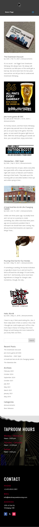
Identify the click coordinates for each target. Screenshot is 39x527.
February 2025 (9, 371)
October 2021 (8, 381)
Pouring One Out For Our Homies (17, 261)
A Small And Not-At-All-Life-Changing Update (18, 208)
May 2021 (7, 387)
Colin (7, 59)
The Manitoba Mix (10, 362)
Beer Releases (9, 408)
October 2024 (8, 374)
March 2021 (8, 390)
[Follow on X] (9, 514)
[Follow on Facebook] (5, 514)
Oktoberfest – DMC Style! (14, 161)
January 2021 (8, 393)
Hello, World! (9, 313)
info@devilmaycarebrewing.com (15, 497)
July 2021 (7, 384)
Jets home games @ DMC (14, 117)
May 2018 (7, 397)
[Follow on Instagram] (14, 514)
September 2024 (9, 377)
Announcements (26, 59)
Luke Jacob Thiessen (13, 119)
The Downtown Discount (13, 57)
